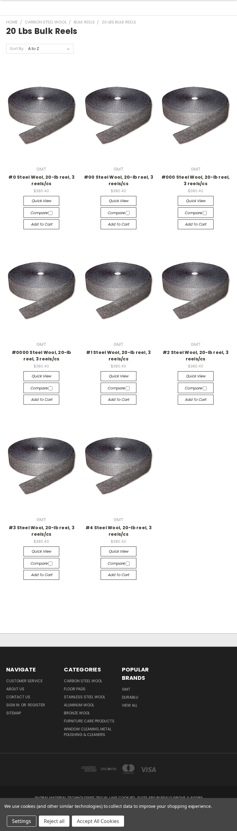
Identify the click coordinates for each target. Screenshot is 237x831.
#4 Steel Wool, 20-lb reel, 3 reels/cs (118, 531)
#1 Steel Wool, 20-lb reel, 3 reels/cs (118, 355)
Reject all (54, 821)
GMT (126, 689)
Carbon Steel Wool (83, 680)
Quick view (41, 200)
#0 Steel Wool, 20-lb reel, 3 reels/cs (41, 180)
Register (36, 705)
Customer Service (24, 680)
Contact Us (18, 697)
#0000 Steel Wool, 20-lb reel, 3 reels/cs (41, 355)
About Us (15, 689)
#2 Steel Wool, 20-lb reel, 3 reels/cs (195, 355)
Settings (21, 821)
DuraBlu (130, 697)
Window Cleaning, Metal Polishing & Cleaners (87, 731)
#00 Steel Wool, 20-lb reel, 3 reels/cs (118, 180)
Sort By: (17, 49)
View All (129, 705)
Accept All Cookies (98, 821)
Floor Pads (74, 689)
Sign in (13, 705)
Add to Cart (41, 224)
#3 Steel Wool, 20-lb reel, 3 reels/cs (41, 531)
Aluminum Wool (79, 705)
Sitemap (13, 713)
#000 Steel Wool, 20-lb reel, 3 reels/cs (195, 180)
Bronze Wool (77, 713)
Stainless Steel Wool (84, 697)
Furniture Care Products (89, 721)
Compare (39, 212)
